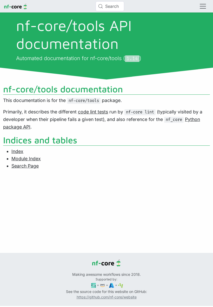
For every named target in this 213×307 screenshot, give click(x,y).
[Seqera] (93, 285)
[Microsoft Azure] (111, 285)
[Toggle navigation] (203, 6)
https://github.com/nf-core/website (107, 297)
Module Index (26, 158)
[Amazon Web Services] (102, 285)
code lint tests (93, 111)
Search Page (25, 166)
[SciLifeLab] (120, 285)
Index (17, 151)
